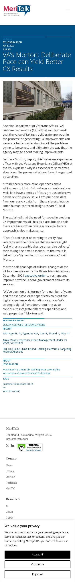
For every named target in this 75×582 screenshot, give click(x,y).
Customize (37, 564)
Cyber (9, 517)
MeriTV (10, 488)
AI (7, 505)
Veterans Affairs (35, 324)
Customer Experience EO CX (18, 384)
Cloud (9, 511)
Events (10, 471)
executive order (35, 276)
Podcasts (11, 482)
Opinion (10, 476)
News (9, 465)
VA (4, 387)
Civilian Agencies (13, 324)
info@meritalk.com (17, 438)
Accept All (37, 554)
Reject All (37, 574)
